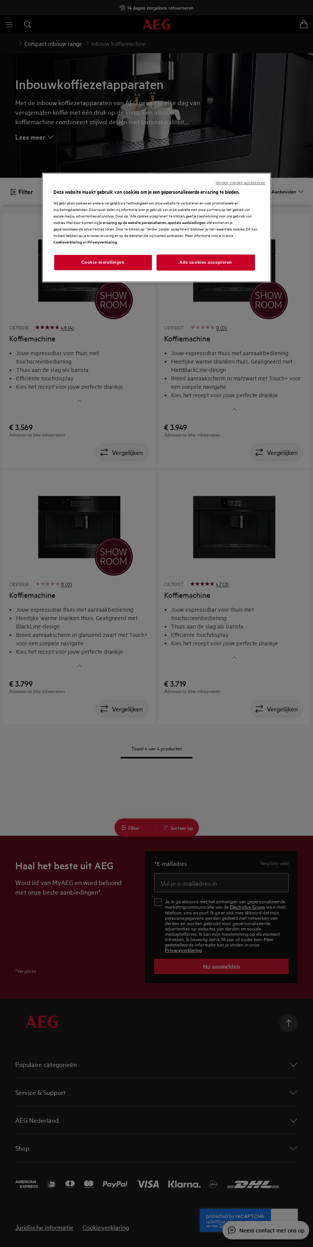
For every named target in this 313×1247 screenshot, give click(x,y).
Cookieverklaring (67, 242)
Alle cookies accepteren (205, 262)
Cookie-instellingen (103, 262)
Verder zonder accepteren (240, 182)
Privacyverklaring (102, 242)
